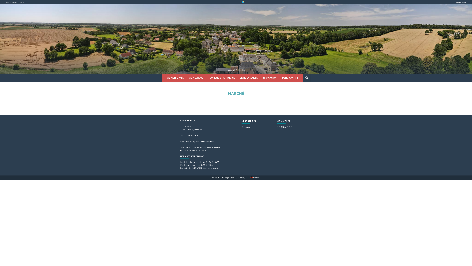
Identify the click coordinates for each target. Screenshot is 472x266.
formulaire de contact (197, 150)
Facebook (246, 127)
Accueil (231, 70)
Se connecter (461, 2)
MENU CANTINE (290, 77)
